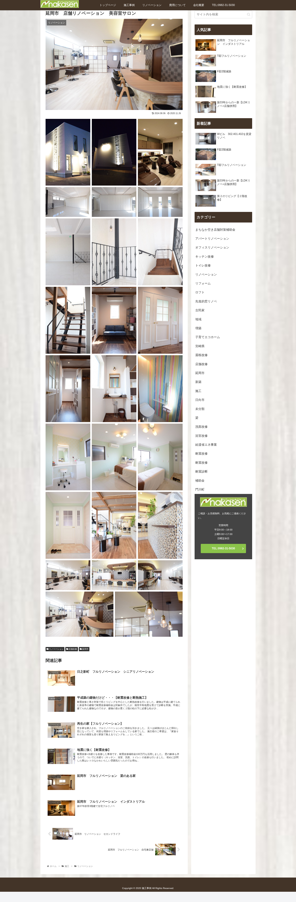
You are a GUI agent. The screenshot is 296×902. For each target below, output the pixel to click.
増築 (198, 328)
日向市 (200, 400)
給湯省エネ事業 (206, 444)
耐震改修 (201, 453)
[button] (249, 14)
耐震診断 (201, 471)
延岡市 (85, 649)
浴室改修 (201, 435)
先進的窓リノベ (206, 301)
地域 (198, 319)
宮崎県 (200, 346)
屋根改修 (201, 355)
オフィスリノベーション (212, 247)
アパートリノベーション (212, 238)
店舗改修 (72, 649)
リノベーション (55, 649)
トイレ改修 (203, 265)
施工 (198, 391)
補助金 (200, 480)
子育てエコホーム (207, 337)
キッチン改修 (204, 256)
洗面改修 (201, 426)
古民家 (200, 310)
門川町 (200, 489)
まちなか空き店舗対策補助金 (215, 229)
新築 (198, 382)
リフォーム (203, 283)
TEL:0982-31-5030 (223, 548)
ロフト (200, 292)
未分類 (200, 409)
